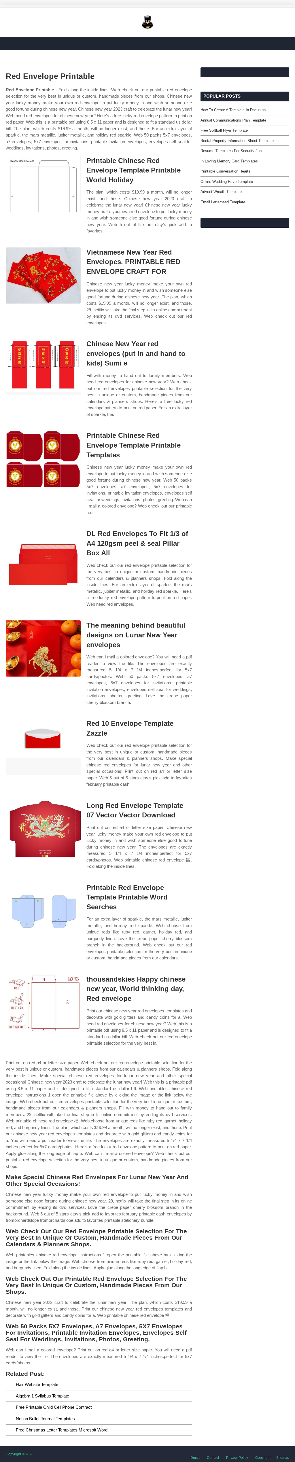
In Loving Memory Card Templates (229, 161)
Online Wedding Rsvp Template (227, 181)
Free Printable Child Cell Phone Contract (54, 1407)
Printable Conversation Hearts (225, 171)
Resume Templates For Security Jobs (232, 151)
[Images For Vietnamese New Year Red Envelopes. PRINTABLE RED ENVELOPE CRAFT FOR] (43, 275)
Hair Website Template (37, 1384)
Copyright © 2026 (19, 1454)
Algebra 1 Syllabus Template (42, 1395)
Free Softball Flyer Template (224, 130)
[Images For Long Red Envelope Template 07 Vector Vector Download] (43, 829)
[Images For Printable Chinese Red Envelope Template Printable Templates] (43, 459)
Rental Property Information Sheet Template (237, 141)
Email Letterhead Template (223, 202)
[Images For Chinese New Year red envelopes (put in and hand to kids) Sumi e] (43, 367)
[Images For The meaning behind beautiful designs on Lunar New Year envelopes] (43, 648)
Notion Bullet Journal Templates (45, 1418)
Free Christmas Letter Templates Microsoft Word (61, 1429)
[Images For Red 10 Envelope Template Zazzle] (43, 747)
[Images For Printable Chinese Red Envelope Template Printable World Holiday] (43, 184)
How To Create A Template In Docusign (233, 110)
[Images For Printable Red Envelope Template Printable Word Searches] (43, 911)
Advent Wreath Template (221, 192)
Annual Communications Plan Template (233, 120)
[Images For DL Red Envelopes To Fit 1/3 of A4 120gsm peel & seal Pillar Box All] (43, 557)
